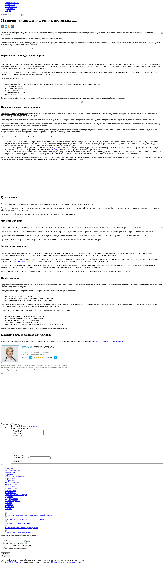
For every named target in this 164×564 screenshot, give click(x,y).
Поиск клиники (11, 7)
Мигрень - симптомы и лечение (17, 523)
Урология (9, 497)
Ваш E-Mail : (17, 433)
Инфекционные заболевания (29, 426)
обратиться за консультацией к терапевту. (107, 341)
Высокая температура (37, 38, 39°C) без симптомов (24, 519)
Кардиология (10, 479)
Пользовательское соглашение (63, 562)
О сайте (79, 562)
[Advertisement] (82, 178)
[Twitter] (6, 26)
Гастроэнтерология (12, 471)
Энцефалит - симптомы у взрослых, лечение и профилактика (28, 515)
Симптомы (9, 507)
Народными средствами (14, 541)
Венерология (10, 469)
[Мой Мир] (12, 26)
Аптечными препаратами (15, 543)
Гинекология (10, 473)
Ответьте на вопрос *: (21, 457)
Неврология (10, 481)
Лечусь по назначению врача (16, 548)
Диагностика (10, 9)
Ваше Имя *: (17, 431)
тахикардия (55, 150)
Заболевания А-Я (12, 3)
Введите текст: (18, 436)
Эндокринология (11, 499)
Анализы (8, 509)
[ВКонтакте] (2, 26)
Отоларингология (12, 483)
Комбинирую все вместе (15, 545)
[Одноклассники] (9, 26)
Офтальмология (11, 485)
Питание (8, 503)
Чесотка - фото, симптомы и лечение (19, 532)
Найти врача (10, 5)
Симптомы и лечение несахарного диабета (21, 528)
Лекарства (9, 505)
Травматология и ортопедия (16, 495)
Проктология (10, 487)
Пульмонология (11, 489)
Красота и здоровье (12, 501)
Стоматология (10, 493)
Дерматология (10, 475)
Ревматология (10, 491)
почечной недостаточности (28, 261)
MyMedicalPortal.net (14, 562)
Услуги (8, 11)
